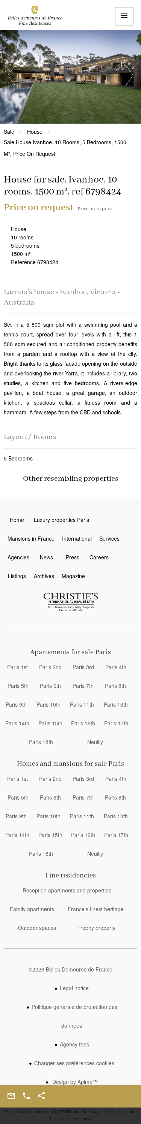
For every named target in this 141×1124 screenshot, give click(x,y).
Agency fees (74, 1044)
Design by (74, 1081)
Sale (9, 131)
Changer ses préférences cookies (74, 1063)
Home (39, 17)
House (34, 131)
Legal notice (74, 988)
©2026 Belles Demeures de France (70, 969)
